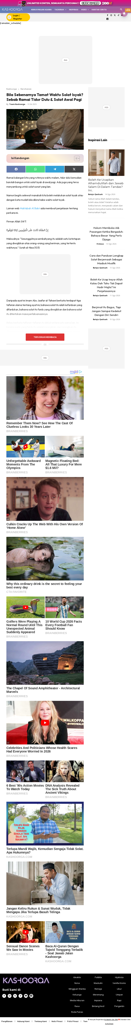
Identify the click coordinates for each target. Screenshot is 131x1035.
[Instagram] (111, 15)
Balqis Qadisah (95, 194)
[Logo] (12, 9)
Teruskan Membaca (45, 337)
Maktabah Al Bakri (30, 208)
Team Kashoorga (17, 104)
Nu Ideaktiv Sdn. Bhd (111, 1019)
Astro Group (109, 1024)
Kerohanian (26, 89)
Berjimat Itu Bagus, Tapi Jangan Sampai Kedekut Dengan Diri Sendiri (106, 311)
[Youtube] (26, 996)
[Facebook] (107, 15)
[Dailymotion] (107, 19)
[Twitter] (115, 15)
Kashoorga (11, 89)
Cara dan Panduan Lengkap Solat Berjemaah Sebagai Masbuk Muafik (106, 259)
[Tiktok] (118, 15)
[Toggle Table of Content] (75, 158)
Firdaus (100, 244)
